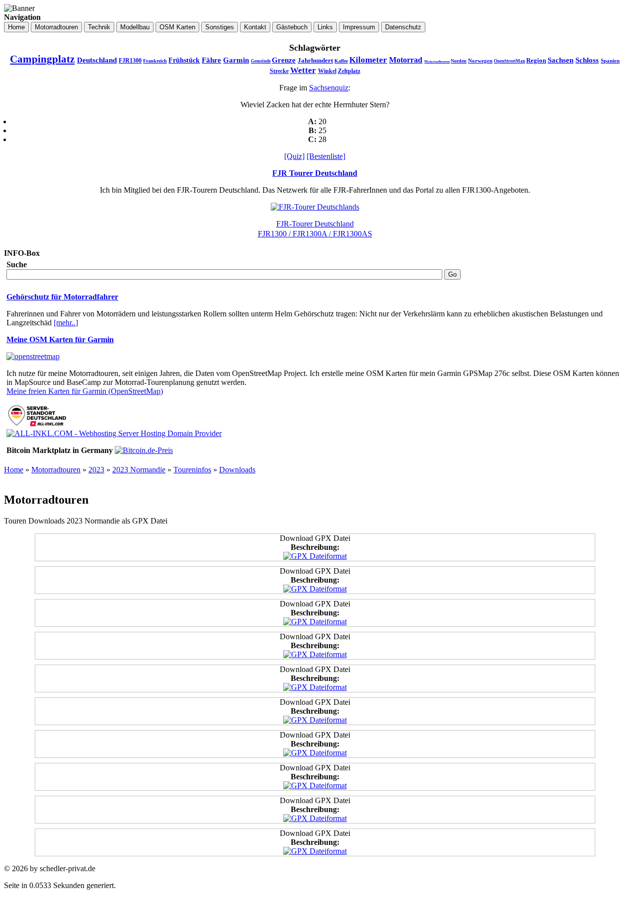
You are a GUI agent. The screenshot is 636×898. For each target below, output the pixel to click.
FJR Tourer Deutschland (314, 173)
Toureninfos (192, 469)
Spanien (610, 61)
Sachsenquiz (328, 87)
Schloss (587, 60)
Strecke (279, 71)
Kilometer (368, 60)
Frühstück (184, 60)
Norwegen (480, 61)
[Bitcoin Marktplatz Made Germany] (144, 450)
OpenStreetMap (509, 61)
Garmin (236, 60)
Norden (459, 61)
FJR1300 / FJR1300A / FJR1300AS (315, 233)
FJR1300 (130, 60)
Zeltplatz (349, 71)
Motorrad (405, 60)
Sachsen (560, 60)
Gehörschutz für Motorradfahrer (62, 297)
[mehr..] (66, 322)
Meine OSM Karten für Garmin (60, 339)
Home (13, 469)
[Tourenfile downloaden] (315, 556)
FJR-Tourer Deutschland (315, 224)
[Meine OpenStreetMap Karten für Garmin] (33, 356)
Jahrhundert (315, 60)
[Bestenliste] (326, 156)
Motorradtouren (437, 62)
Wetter (303, 70)
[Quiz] (294, 156)
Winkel (327, 71)
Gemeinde (261, 61)
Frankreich (155, 61)
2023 (96, 469)
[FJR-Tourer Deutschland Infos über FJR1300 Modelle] (315, 207)
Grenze (284, 60)
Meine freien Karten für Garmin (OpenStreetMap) (84, 391)
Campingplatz (42, 59)
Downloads (237, 469)
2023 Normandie (138, 469)
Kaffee (341, 61)
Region (536, 60)
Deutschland (97, 60)
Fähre (211, 60)
